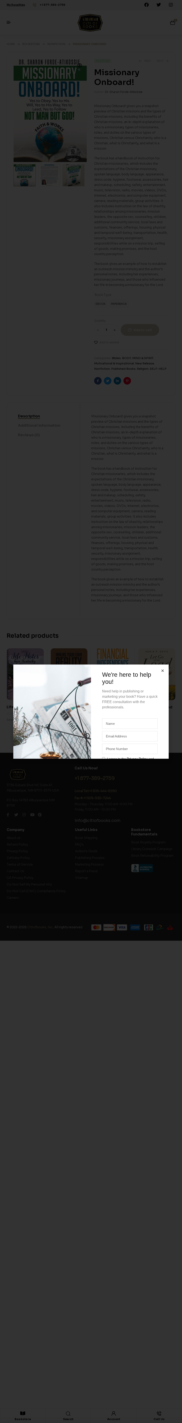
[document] (91, 711)
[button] (162, 670)
